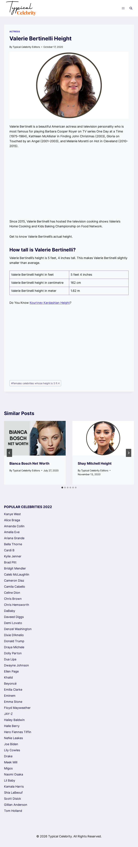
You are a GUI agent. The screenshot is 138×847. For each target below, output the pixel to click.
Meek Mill (10, 762)
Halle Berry (12, 726)
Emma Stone (13, 701)
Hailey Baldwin (14, 720)
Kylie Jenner (12, 556)
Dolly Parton (13, 653)
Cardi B (9, 550)
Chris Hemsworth (16, 605)
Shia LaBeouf (13, 792)
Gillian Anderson (15, 804)
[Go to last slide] (9, 453)
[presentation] (35, 438)
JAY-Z (8, 714)
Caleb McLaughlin (16, 574)
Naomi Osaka (13, 774)
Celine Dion (12, 592)
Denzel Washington (18, 629)
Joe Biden (11, 744)
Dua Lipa (10, 659)
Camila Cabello (14, 586)
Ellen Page (11, 671)
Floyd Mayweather (17, 708)
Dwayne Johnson (16, 665)
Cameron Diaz (14, 580)
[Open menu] (123, 8)
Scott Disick (12, 798)
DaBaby (9, 611)
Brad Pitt (10, 562)
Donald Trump (14, 641)
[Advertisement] (69, 183)
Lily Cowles (12, 750)
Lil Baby (9, 780)
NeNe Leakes (13, 738)
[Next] (128, 453)
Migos (8, 768)
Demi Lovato (13, 623)
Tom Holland (13, 811)
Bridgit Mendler (15, 568)
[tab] (62, 487)
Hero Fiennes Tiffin (17, 732)
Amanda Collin (14, 526)
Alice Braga (12, 520)
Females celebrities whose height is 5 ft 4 (35, 383)
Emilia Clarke (13, 689)
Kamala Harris (14, 786)
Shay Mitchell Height (95, 463)
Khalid (8, 677)
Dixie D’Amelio (14, 635)
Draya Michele (14, 647)
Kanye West (12, 514)
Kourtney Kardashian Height (50, 302)
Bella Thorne (13, 544)
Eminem (9, 695)
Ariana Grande (14, 538)
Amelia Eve (12, 532)
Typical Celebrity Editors (26, 46)
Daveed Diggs (14, 617)
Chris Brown (13, 598)
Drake (8, 756)
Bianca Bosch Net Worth (29, 463)
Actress (14, 31)
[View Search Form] (131, 8)
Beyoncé (10, 683)
